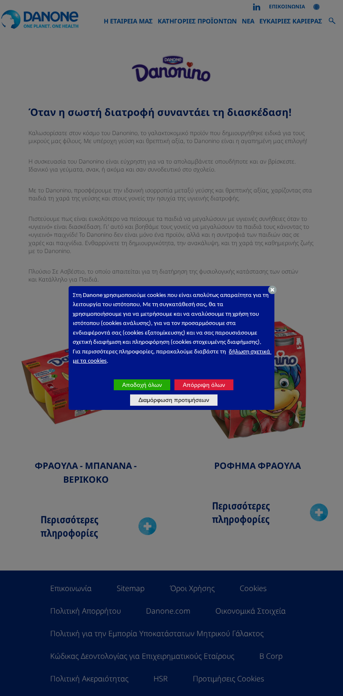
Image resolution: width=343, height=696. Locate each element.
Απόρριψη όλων (204, 384)
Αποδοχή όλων (142, 384)
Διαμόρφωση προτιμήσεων (173, 400)
